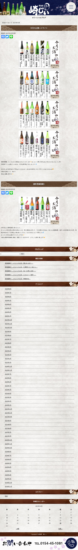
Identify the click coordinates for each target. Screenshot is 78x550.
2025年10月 (8, 327)
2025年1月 (8, 362)
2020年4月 (8, 467)
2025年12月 (8, 320)
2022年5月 (8, 389)
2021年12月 (8, 409)
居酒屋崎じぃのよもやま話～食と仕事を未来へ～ (20, 271)
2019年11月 (8, 486)
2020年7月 (8, 455)
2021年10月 (8, 417)
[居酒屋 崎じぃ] (39, 9)
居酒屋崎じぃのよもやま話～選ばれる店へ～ (19, 263)
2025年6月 (8, 343)
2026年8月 (8, 289)
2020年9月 (8, 451)
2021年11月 (8, 413)
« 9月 (17, 529)
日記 (6, 496)
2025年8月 (8, 335)
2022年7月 (8, 386)
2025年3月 (8, 355)
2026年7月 (8, 293)
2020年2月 (8, 475)
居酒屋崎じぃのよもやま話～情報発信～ (17, 279)
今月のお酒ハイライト (39, 28)
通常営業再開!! (39, 184)
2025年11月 (8, 324)
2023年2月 (8, 382)
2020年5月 (8, 463)
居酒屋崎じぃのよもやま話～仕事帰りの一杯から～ (21, 267)
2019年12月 (8, 482)
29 (60, 523)
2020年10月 (8, 448)
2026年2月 (8, 312)
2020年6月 (8, 459)
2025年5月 (8, 347)
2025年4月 (8, 351)
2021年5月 (8, 432)
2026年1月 (8, 316)
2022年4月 (8, 393)
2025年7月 (8, 339)
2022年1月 (8, 405)
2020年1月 (8, 479)
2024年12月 (8, 366)
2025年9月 (8, 331)
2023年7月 (8, 374)
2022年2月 (8, 401)
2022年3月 (8, 397)
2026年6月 (8, 296)
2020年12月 (8, 440)
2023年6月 (8, 378)
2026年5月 (8, 300)
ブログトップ (39, 249)
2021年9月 (8, 421)
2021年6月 (8, 428)
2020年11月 (8, 444)
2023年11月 (8, 370)
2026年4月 (8, 304)
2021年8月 (8, 424)
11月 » (60, 529)
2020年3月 (8, 471)
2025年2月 (8, 358)
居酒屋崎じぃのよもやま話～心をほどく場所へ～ (20, 275)
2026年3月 (8, 308)
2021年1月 (8, 436)
